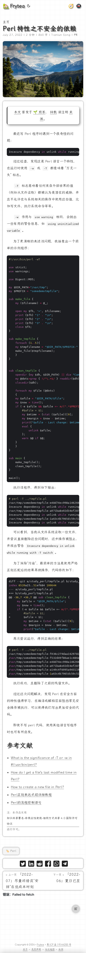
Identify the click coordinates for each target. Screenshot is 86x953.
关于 (25, 949)
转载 (53, 112)
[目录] (76, 909)
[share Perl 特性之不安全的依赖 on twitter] (23, 864)
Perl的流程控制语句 (26, 802)
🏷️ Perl (11, 851)
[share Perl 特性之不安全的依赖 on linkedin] (31, 864)
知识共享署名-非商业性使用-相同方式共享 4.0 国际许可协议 (42, 820)
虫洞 (60, 949)
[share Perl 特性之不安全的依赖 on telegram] (65, 864)
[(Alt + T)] (28, 6)
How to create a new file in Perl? (37, 787)
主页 (6, 22)
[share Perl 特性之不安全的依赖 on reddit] (40, 864)
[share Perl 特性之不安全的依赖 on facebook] (48, 864)
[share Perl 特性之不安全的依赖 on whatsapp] (56, 864)
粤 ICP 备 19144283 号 (59, 944)
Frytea (40, 944)
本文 (17, 112)
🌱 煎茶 (39, 112)
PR (76, 35)
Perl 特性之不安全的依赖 (39, 28)
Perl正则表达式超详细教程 (31, 795)
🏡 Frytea (14, 6)
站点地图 (50, 949)
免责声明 (36, 949)
